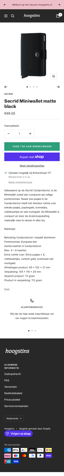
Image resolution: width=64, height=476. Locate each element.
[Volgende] (58, 87)
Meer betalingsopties (32, 165)
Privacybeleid (12, 399)
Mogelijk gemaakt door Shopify (34, 428)
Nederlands (12, 418)
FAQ (6, 380)
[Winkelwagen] (58, 15)
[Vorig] (5, 87)
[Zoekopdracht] (12, 15)
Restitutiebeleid (13, 393)
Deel (6, 289)
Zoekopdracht (12, 373)
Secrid (8, 94)
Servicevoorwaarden (16, 405)
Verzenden (10, 386)
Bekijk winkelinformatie (20, 182)
